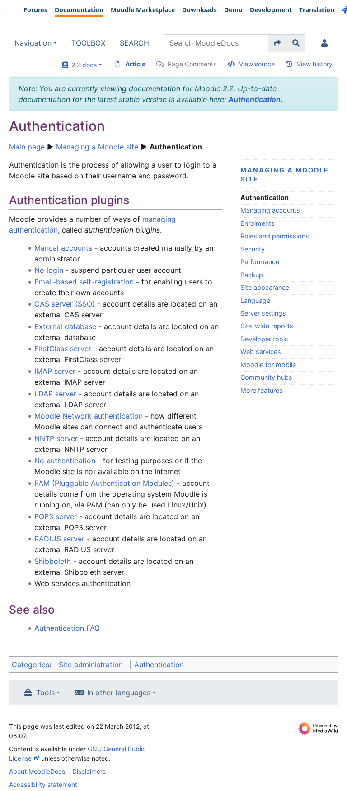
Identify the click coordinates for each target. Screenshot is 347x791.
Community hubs (266, 377)
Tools (45, 692)
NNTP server (56, 438)
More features (261, 390)
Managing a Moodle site (97, 146)
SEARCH (134, 42)
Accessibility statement (43, 784)
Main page (27, 146)
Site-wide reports (266, 326)
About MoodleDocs (37, 771)
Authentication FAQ (67, 628)
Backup (251, 275)
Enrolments (257, 223)
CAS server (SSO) (64, 303)
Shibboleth (52, 561)
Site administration (91, 664)
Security (252, 249)
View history (315, 64)
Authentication (254, 99)
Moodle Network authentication (88, 415)
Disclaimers (89, 771)
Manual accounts (63, 247)
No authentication (64, 460)
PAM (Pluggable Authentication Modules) (104, 483)
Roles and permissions (274, 236)
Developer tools (264, 339)
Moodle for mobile (268, 364)
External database (65, 326)
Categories (30, 664)
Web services (260, 351)
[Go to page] (277, 42)
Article (135, 64)
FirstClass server (62, 348)
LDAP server (55, 393)
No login (48, 270)
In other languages (118, 692)
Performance (259, 261)
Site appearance (264, 287)
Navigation (33, 42)
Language (255, 300)
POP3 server (55, 516)
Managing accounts (270, 210)
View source (257, 64)
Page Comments (192, 64)
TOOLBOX (88, 42)
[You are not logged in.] (326, 43)
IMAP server (54, 371)
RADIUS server (59, 538)
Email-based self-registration (84, 281)
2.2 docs (82, 65)
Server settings (263, 313)
